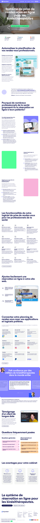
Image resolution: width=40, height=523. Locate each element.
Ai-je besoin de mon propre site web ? (9, 444)
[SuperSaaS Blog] (37, 520)
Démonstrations (20, 514)
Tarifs (25, 1)
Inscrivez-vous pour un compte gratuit (20, 26)
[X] (32, 520)
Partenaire (29, 515)
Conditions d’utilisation (35, 515)
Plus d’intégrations (5, 363)
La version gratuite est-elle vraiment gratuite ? (28, 442)
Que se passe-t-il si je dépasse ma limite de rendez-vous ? (28, 448)
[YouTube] (35, 520)
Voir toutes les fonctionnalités (6, 266)
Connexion (32, 1)
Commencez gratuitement (7, 505)
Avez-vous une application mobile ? (8, 446)
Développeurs (30, 516)
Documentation (25, 512)
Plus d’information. (13, 519)
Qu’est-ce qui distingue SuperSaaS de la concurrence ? (9, 441)
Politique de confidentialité (36, 513)
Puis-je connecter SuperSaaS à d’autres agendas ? (9, 449)
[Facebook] (30, 520)
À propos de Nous (30, 514)
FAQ (23, 514)
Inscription (36, 1)
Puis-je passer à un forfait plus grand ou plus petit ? (28, 445)
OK (11, 521)
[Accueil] (5, 1)
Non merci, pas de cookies (5, 521)
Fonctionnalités (22, 1)
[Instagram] (34, 520)
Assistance (28, 1)
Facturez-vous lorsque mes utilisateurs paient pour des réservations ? (28, 451)
